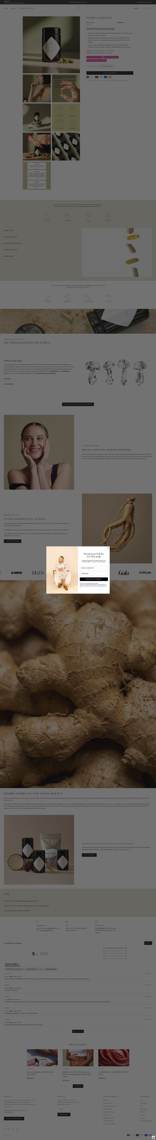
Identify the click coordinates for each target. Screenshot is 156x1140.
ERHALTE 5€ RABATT (94, 579)
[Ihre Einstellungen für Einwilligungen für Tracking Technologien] (153, 1137)
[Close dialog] (108, 548)
